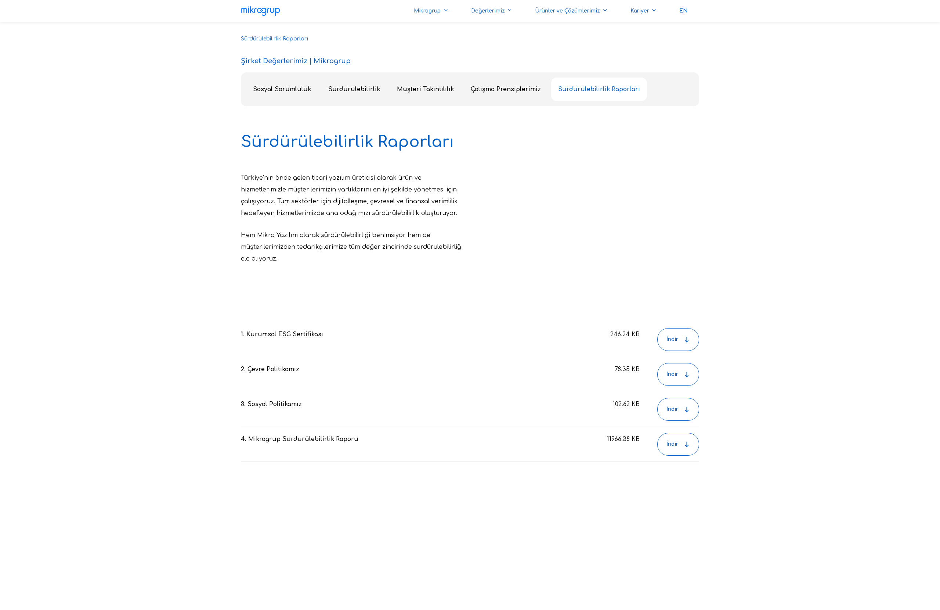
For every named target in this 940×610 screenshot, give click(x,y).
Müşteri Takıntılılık (425, 89)
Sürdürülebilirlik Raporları (599, 89)
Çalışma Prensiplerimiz (506, 89)
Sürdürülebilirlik (354, 89)
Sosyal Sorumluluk (282, 89)
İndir (672, 339)
